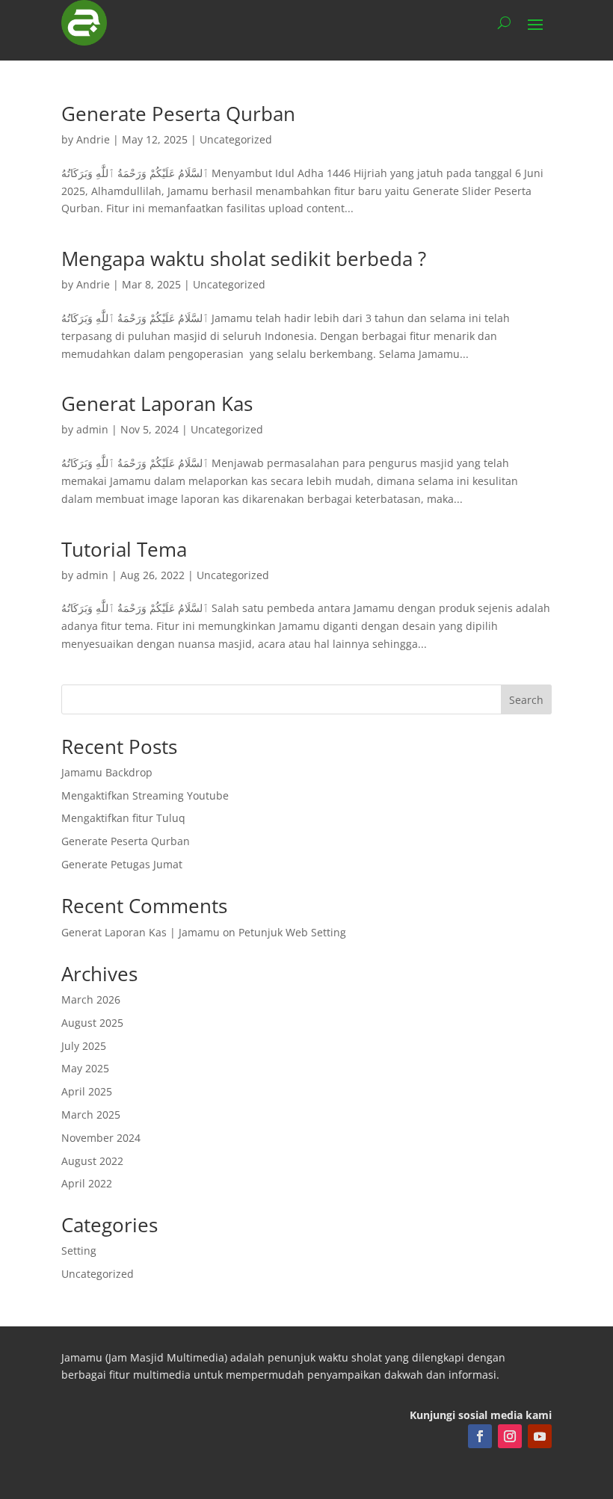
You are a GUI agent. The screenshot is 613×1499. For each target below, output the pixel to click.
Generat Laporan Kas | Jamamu (140, 932)
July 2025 (83, 1046)
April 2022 (86, 1183)
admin (92, 429)
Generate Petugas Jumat (121, 864)
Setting (78, 1250)
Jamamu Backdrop (107, 772)
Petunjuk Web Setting (292, 932)
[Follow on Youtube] (540, 1436)
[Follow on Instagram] (510, 1436)
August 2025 (92, 1023)
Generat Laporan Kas (157, 403)
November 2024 (101, 1138)
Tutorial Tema (124, 549)
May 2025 (85, 1068)
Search (526, 700)
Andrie (93, 139)
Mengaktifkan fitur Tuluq (123, 818)
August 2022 (92, 1161)
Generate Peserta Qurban (178, 113)
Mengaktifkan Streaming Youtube (145, 795)
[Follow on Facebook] (480, 1436)
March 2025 (90, 1114)
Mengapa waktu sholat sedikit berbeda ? (243, 258)
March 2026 (90, 999)
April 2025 (86, 1091)
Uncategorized (236, 139)
